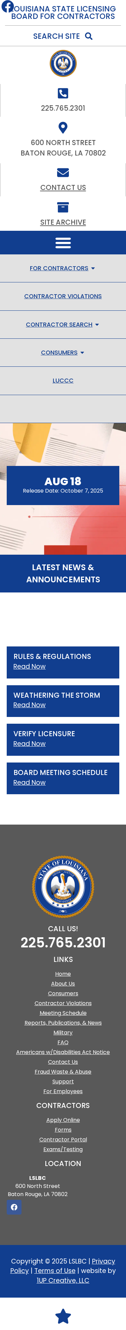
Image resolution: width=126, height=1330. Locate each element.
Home (63, 974)
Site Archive (63, 222)
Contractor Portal (63, 1139)
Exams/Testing (63, 1149)
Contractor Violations (63, 1003)
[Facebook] (14, 1207)
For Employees (63, 1091)
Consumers (63, 993)
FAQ (63, 1042)
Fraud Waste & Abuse (63, 1072)
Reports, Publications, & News (63, 1023)
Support (63, 1081)
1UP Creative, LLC (63, 1280)
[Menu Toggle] (63, 242)
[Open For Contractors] (93, 268)
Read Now (29, 666)
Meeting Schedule (63, 1013)
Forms (63, 1130)
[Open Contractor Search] (97, 324)
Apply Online (63, 1120)
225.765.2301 (63, 942)
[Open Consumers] (82, 352)
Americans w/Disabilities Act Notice (63, 1052)
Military (63, 1032)
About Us (63, 984)
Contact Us (63, 187)
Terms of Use (55, 1270)
